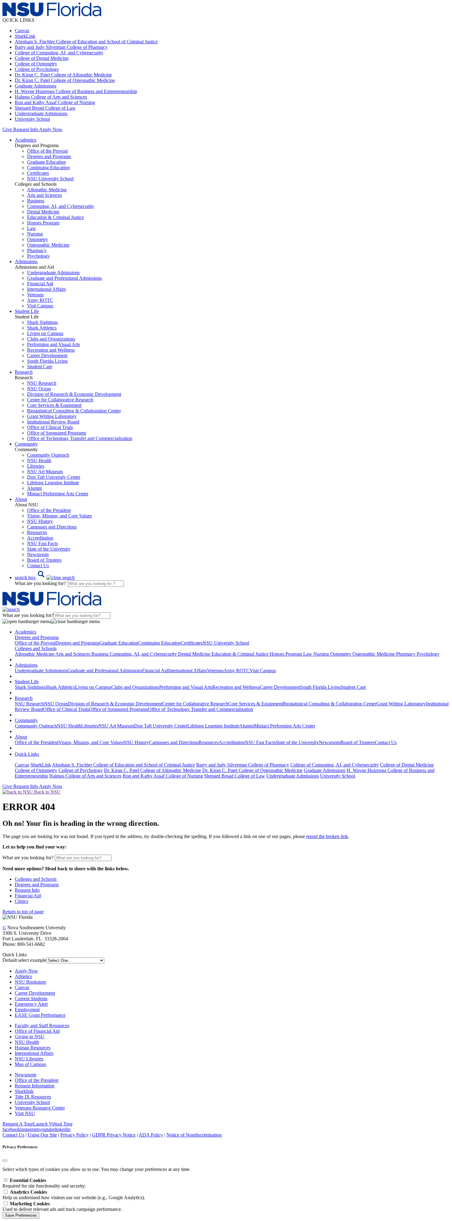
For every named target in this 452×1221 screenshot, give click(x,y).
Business (35, 200)
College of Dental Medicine (42, 58)
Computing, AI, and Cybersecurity (60, 206)
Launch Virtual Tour (53, 1123)
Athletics (23, 976)
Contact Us (38, 565)
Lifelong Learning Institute (53, 482)
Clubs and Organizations (51, 338)
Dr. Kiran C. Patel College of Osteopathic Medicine (65, 80)
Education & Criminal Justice (55, 217)
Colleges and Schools (36, 879)
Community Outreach (48, 455)
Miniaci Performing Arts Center (57, 493)
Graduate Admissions (35, 85)
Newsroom (38, 554)
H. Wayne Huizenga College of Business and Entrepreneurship (76, 91)
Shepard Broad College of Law (45, 108)
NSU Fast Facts (42, 543)
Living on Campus (45, 333)
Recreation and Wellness (51, 350)
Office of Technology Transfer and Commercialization (79, 438)
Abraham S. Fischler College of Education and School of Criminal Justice (86, 41)
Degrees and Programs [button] (37, 637)
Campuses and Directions (52, 526)
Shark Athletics (42, 327)
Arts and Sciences (44, 195)
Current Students (31, 998)
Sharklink (24, 1091)
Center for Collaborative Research (60, 399)
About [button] (21, 499)
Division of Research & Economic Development (74, 394)
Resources (37, 532)
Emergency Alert (31, 1004)
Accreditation (40, 537)
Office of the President (49, 510)
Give (7, 129)
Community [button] (26, 444)
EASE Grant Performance (40, 1015)
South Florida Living (47, 361)
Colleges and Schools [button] (36, 648)
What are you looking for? (41, 583)
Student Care (39, 366)
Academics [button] (25, 139)
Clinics (21, 901)
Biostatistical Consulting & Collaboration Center (74, 410)
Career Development (47, 355)
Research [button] (24, 372)
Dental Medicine (43, 211)
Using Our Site (42, 1134)
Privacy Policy (74, 1134)
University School (32, 119)
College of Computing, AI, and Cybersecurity (59, 52)
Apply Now (50, 129)
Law (31, 228)
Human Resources (32, 1047)
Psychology (38, 256)
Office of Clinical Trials (50, 427)
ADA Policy (151, 1134)
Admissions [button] (26, 261)
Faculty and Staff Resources (42, 1025)
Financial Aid (40, 283)
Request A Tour (17, 1123)
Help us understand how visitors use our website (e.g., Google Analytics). (73, 1194)
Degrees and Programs (49, 156)
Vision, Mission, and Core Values (59, 515)
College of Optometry (36, 63)
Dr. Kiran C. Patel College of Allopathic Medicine (63, 74)
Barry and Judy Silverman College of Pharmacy (61, 47)
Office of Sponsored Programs (56, 432)
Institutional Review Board (53, 421)
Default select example (24, 960)
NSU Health (39, 460)
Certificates (38, 173)
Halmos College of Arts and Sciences (51, 96)
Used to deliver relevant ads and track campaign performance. (62, 1206)
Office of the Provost (47, 151)
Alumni (34, 488)
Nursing (35, 233)
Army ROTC (40, 300)
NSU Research (41, 383)
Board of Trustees (44, 560)
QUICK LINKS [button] (18, 20)
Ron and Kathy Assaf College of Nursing (55, 102)
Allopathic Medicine (47, 189)
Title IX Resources (33, 1096)
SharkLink (25, 36)
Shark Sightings (42, 322)
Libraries (35, 466)
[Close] (4, 1160)
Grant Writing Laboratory (52, 416)
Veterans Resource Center (40, 1107)
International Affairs (46, 289)
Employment (27, 1009)
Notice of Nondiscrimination (194, 1134)
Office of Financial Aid (37, 1031)
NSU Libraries (29, 1058)
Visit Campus (40, 305)
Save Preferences (21, 1215)
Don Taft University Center (53, 477)
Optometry (37, 239)
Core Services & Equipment (54, 405)
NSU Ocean (39, 388)
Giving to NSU (30, 1036)
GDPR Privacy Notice (114, 1134)
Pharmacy (36, 250)
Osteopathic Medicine (48, 245)
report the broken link (327, 836)
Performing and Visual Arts (53, 344)
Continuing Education (48, 167)
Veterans (35, 294)
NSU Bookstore (30, 982)
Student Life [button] (27, 311)
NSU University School (50, 178)
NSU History (40, 521)
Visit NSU (25, 1113)
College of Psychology (37, 69)
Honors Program (43, 222)
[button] (45, 577)
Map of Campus (30, 1064)
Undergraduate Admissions (41, 113)
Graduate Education (46, 162)
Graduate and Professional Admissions (64, 278)
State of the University (48, 549)
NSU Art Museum (45, 471)
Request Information (34, 1085)
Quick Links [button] (27, 754)
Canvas (22, 30)
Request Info (25, 129)
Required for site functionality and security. (44, 1183)
